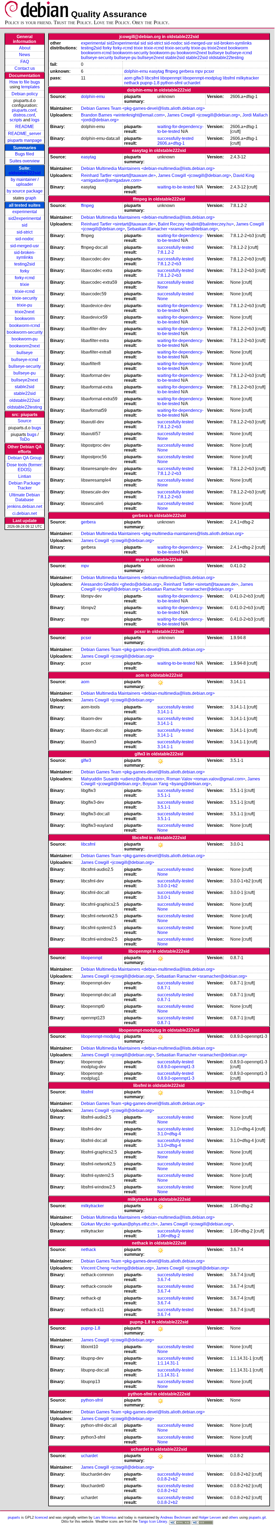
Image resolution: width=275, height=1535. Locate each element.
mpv (199, 71)
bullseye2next (24, 380)
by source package (25, 191)
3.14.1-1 (165, 712)
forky (24, 271)
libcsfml (152, 78)
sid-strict (24, 232)
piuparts (14, 1517)
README (24, 126)
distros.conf (24, 115)
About (24, 48)
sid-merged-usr (24, 245)
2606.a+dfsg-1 (171, 143)
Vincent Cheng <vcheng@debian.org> (117, 1268)
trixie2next (24, 312)
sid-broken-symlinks (24, 255)
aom (128, 78)
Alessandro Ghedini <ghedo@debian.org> (121, 584)
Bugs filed (24, 154)
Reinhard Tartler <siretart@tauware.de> (118, 175)
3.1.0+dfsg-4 (169, 1134)
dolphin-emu (136, 71)
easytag (156, 71)
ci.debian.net (24, 513)
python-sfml (172, 83)
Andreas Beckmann (175, 1517)
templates (30, 87)
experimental (24, 211)
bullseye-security (25, 366)
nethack (131, 83)
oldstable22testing (24, 407)
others (233, 1517)
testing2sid (24, 264)
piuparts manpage (25, 140)
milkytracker (247, 78)
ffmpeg (171, 71)
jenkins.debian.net (24, 506)
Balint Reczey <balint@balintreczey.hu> (196, 224)
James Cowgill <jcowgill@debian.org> (203, 115)
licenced (41, 1517)
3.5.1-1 (163, 795)
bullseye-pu (24, 373)
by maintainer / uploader (25, 182)
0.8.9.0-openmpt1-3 (175, 1066)
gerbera (186, 71)
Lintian (24, 476)
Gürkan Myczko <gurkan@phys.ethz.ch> (119, 1224)
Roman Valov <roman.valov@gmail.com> (205, 779)
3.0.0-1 (163, 897)
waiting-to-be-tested (176, 187)
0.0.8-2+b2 (167, 1479)
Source (24, 421)
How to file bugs (24, 82)
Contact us (24, 68)
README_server (24, 133)
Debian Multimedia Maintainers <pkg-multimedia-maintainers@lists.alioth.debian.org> (162, 533)
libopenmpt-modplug (202, 78)
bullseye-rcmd (24, 359)
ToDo (25, 439)
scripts (16, 120)
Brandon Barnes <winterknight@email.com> (123, 115)
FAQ (24, 61)
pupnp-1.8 (149, 83)
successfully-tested (175, 138)
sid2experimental (24, 218)
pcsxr (209, 71)
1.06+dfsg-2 (168, 1236)
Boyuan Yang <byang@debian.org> (177, 783)
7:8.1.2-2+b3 (169, 263)
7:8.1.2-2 (165, 252)
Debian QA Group (25, 458)
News (24, 54)
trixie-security (24, 298)
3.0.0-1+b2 (167, 885)
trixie (24, 284)
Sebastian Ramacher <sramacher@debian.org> (172, 229)
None (162, 287)
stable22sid (25, 393)
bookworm (25, 318)
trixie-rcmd (25, 291)
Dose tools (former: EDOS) (25, 467)
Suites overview (24, 161)
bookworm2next (24, 346)
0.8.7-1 (163, 987)
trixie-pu (24, 305)
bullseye (25, 352)
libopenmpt (170, 78)
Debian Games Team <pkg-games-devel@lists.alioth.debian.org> (143, 108)
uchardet (192, 83)
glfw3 (138, 78)
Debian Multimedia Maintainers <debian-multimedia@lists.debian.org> (148, 168)
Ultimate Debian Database (24, 497)
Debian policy (25, 94)
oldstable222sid (25, 173)
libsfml (229, 78)
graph (30, 198)
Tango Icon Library (153, 1521)
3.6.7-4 (163, 1279)
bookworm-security (25, 332)
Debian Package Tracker (24, 485)
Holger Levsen (210, 1517)
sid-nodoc (24, 239)
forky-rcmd (25, 277)
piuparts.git (257, 1517)
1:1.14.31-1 (168, 1363)
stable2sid (24, 386)
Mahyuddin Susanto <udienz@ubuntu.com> (122, 779)
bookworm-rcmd (24, 325)
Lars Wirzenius (105, 1517)
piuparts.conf (24, 110)
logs (35, 120)
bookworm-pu (25, 339)
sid (24, 225)
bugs (36, 427)
